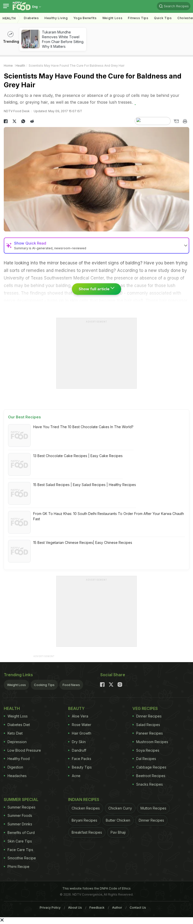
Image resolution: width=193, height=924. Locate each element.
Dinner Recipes (149, 716)
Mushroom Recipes (152, 742)
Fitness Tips (138, 18)
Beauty (76, 708)
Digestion (15, 767)
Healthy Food (19, 758)
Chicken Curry (120, 808)
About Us (75, 907)
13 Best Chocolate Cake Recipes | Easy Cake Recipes (78, 456)
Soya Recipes (147, 750)
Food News (71, 685)
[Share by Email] (176, 121)
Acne (76, 776)
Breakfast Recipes (87, 832)
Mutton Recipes (153, 808)
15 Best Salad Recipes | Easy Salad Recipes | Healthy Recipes (84, 485)
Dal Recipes (146, 758)
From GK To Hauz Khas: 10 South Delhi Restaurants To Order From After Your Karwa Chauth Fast (108, 516)
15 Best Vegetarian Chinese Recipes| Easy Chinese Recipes (82, 542)
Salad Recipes (148, 724)
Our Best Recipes (24, 417)
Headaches (17, 776)
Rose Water (81, 724)
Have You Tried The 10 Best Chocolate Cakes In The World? (83, 427)
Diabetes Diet (19, 724)
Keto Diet (15, 733)
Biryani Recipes (84, 820)
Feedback (97, 907)
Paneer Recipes (149, 733)
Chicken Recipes (86, 808)
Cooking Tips (44, 685)
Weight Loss (112, 18)
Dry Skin (79, 742)
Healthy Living (56, 18)
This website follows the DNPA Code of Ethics (96, 888)
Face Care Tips (20, 850)
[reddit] (32, 121)
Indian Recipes (83, 799)
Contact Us (138, 907)
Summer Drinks (20, 824)
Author (117, 907)
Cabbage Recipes (151, 767)
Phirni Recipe (18, 866)
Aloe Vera (80, 716)
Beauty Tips (82, 767)
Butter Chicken (118, 820)
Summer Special (21, 799)
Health (9, 18)
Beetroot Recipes (150, 776)
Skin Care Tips (20, 841)
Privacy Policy (50, 907)
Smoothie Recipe (22, 858)
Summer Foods (20, 815)
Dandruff (79, 750)
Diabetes (31, 18)
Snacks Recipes (149, 784)
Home (8, 65)
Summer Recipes (21, 807)
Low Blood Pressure (24, 750)
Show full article (95, 289)
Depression (17, 742)
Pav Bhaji (118, 832)
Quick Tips (163, 18)
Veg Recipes (145, 708)
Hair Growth (81, 733)
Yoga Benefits (85, 18)
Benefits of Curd (21, 832)
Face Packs (81, 758)
